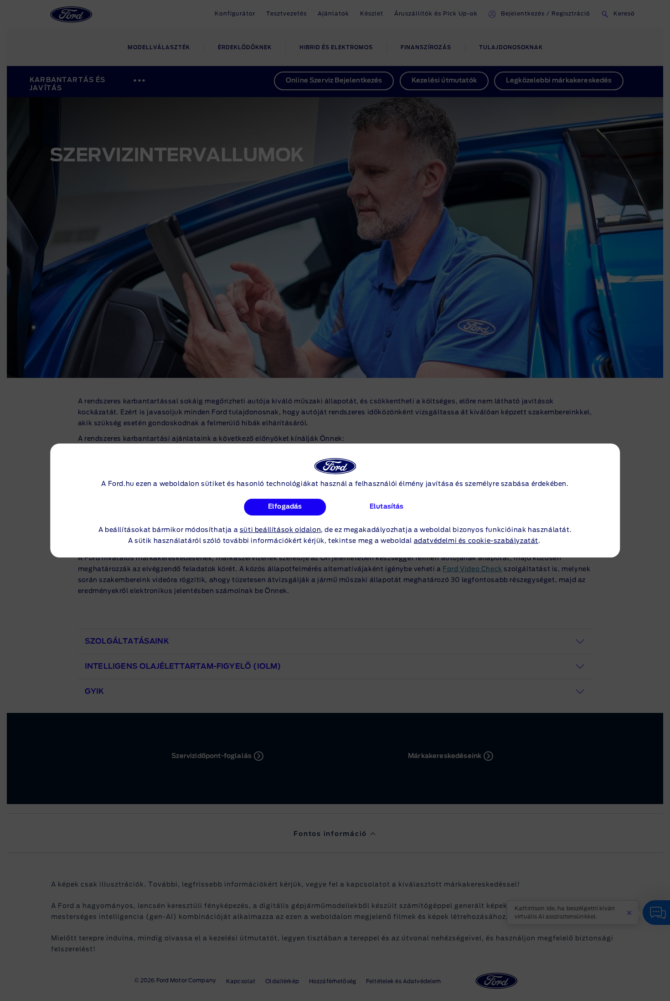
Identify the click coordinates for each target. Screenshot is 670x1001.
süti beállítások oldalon (280, 530)
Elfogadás (285, 507)
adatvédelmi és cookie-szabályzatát (476, 541)
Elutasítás (387, 507)
